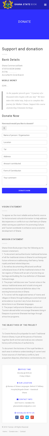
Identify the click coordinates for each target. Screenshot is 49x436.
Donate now (13, 431)
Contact (23, 431)
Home (5, 431)
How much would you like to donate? (18, 123)
